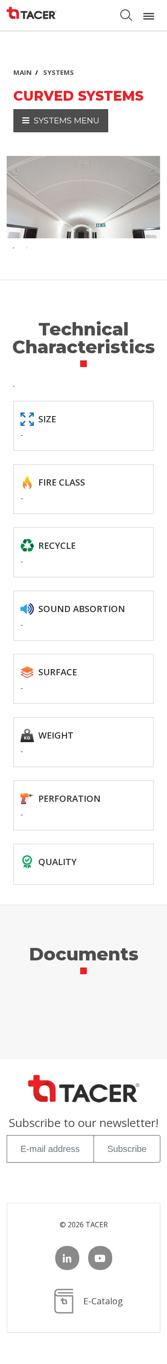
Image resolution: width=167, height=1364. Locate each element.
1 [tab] (13, 248)
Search (127, 11)
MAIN (22, 72)
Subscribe (127, 1149)
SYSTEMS (58, 72)
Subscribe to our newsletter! (84, 1124)
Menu (149, 11)
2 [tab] (26, 248)
